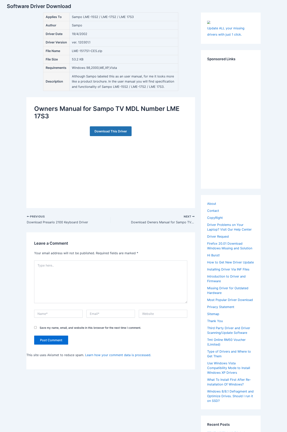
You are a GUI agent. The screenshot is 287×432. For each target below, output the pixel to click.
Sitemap (213, 314)
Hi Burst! (213, 255)
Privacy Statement (220, 307)
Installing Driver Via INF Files (228, 269)
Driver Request (218, 236)
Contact (213, 211)
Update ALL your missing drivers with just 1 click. (225, 31)
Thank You (215, 321)
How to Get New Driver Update (230, 262)
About (211, 204)
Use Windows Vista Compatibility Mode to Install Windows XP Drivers (228, 368)
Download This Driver (110, 131)
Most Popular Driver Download (230, 300)
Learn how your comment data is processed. (118, 355)
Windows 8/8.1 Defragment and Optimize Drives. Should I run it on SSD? (230, 396)
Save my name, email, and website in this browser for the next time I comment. (90, 327)
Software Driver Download (39, 6)
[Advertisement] (110, 168)
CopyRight (215, 218)
